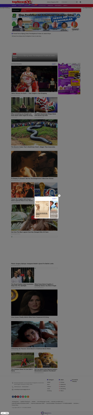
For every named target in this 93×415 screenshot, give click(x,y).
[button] (5, 413)
